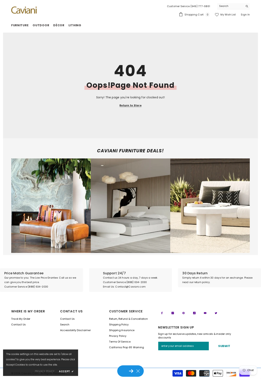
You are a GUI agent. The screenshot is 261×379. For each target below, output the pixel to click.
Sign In (245, 14)
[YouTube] (205, 313)
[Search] (233, 6)
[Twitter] (216, 313)
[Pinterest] (183, 313)
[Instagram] (173, 313)
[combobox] (230, 6)
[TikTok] (194, 313)
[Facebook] (162, 313)
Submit (224, 346)
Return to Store (130, 105)
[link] (51, 205)
